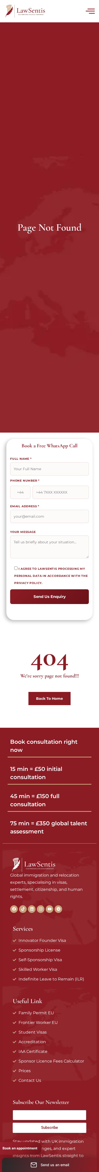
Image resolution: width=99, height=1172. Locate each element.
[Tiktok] (23, 909)
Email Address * (24, 506)
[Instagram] (40, 909)
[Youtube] (49, 909)
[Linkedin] (32, 909)
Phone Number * (25, 480)
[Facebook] (14, 909)
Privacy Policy (28, 583)
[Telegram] (58, 909)
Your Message (23, 532)
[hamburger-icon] (89, 11)
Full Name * (21, 459)
